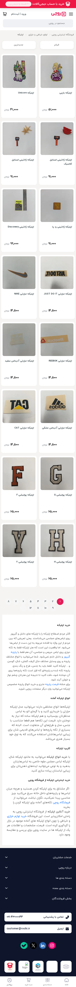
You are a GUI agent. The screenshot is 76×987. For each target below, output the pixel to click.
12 (31, 608)
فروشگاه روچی (61, 802)
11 (38, 608)
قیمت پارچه (52, 684)
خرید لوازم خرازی (17, 816)
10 (45, 608)
